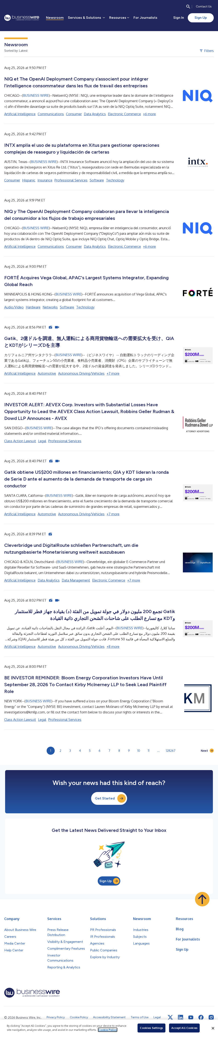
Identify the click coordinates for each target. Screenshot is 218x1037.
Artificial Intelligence (20, 114)
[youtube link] (190, 1017)
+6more (149, 114)
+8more (113, 646)
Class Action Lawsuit (20, 441)
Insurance (44, 180)
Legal (42, 441)
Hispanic (28, 180)
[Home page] (21, 18)
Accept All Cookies (184, 1028)
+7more (113, 373)
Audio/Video (14, 307)
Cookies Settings (151, 1028)
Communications (51, 114)
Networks (50, 307)
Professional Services (70, 180)
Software (97, 180)
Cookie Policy (107, 1029)
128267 (170, 750)
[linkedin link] (180, 1017)
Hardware (33, 307)
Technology (115, 180)
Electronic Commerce (124, 114)
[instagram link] (211, 1017)
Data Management (76, 580)
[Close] (213, 1028)
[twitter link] (170, 1017)
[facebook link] (201, 1017)
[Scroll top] (202, 899)
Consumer (74, 114)
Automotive (47, 373)
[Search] (188, 7)
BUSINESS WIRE (36, 95)
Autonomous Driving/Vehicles (81, 373)
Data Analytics (95, 114)
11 (148, 750)
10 (138, 750)
